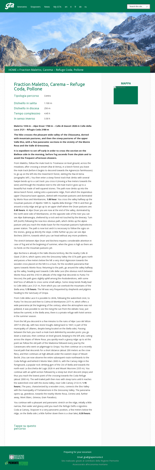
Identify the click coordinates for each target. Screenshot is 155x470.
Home (12, 70)
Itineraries (22, 7)
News (47, 7)
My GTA (57, 7)
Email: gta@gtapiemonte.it (90, 457)
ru (86, 7)
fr (75, 7)
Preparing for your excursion (77, 452)
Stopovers (36, 7)
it (71, 7)
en (66, 7)
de (80, 7)
